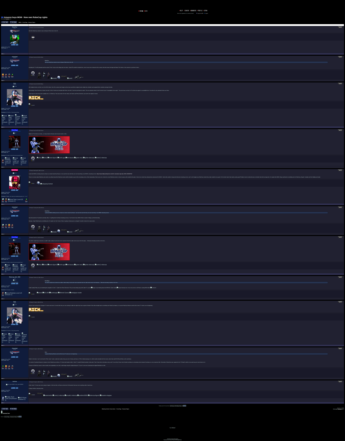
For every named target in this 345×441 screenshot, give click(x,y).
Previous (340, 409)
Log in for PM (200, 13)
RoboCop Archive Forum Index (108, 408)
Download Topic (6, 413)
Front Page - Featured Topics (29, 22)
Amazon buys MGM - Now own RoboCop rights (25, 17)
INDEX (20, 22)
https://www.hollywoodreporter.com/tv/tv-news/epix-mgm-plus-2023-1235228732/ (114, 173)
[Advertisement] (172, 434)
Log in (206, 13)
